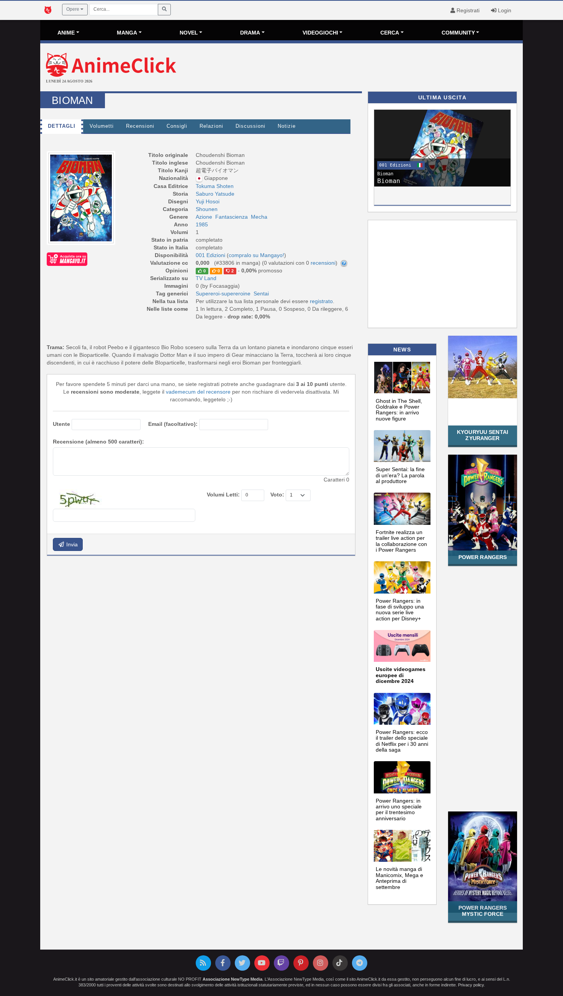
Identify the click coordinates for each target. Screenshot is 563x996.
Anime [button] (66, 33)
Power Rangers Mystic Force (482, 911)
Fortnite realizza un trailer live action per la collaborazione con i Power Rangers (401, 541)
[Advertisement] (362, 68)
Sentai (261, 293)
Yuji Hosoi (207, 201)
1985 (202, 224)
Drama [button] (250, 33)
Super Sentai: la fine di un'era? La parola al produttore (400, 475)
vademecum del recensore (198, 392)
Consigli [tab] (177, 126)
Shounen (207, 209)
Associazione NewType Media (232, 979)
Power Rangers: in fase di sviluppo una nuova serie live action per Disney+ (400, 610)
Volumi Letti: (223, 494)
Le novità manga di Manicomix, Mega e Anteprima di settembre (399, 878)
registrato (321, 301)
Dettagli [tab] (61, 126)
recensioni (323, 263)
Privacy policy (471, 985)
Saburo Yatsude (215, 194)
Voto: (277, 494)
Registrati (467, 10)
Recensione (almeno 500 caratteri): (98, 442)
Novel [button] (189, 33)
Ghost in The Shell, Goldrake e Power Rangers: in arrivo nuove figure (399, 410)
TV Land (206, 278)
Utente (61, 424)
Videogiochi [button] (320, 33)
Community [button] (458, 33)
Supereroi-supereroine (223, 293)
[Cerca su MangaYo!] (67, 259)
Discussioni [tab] (250, 126)
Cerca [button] (389, 33)
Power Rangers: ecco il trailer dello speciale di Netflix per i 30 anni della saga (402, 741)
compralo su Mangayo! (256, 255)
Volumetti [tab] (102, 126)
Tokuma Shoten (215, 186)
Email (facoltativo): (173, 424)
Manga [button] (127, 33)
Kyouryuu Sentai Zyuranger (482, 435)
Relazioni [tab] (211, 126)
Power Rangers (482, 557)
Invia (71, 544)
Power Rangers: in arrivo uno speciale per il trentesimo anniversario (399, 809)
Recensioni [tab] (140, 126)
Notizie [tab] (287, 126)
